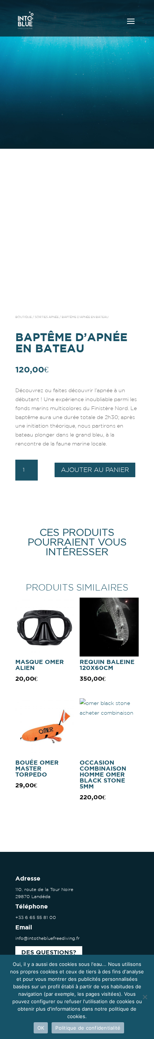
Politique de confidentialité (87, 1028)
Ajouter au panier (95, 469)
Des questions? (48, 952)
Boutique (23, 317)
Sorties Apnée (47, 317)
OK (40, 1028)
